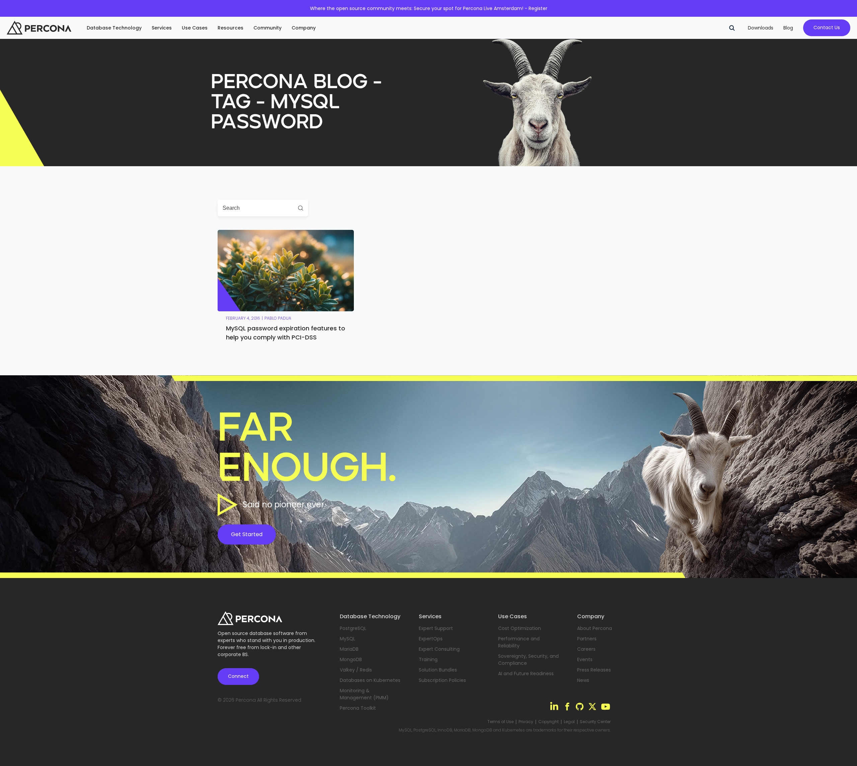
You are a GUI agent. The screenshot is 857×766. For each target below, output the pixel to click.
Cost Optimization (519, 628)
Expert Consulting (439, 649)
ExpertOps (431, 638)
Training (428, 659)
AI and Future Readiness (526, 673)
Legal (569, 721)
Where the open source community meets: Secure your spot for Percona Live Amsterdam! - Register (428, 8)
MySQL (347, 638)
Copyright (548, 721)
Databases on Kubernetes (370, 680)
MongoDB (351, 659)
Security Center (595, 721)
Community (267, 27)
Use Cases (195, 27)
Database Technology (114, 27)
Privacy (526, 721)
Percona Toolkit (358, 708)
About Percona (594, 628)
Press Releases (594, 669)
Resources (230, 27)
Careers (586, 649)
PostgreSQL (353, 628)
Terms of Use (500, 721)
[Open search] (732, 28)
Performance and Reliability (519, 642)
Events (585, 659)
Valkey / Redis (356, 669)
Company (304, 27)
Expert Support (436, 628)
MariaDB (349, 649)
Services (162, 27)
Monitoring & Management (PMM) (364, 694)
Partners (587, 638)
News (583, 680)
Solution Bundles (438, 669)
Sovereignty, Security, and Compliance (528, 659)
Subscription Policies (442, 680)
